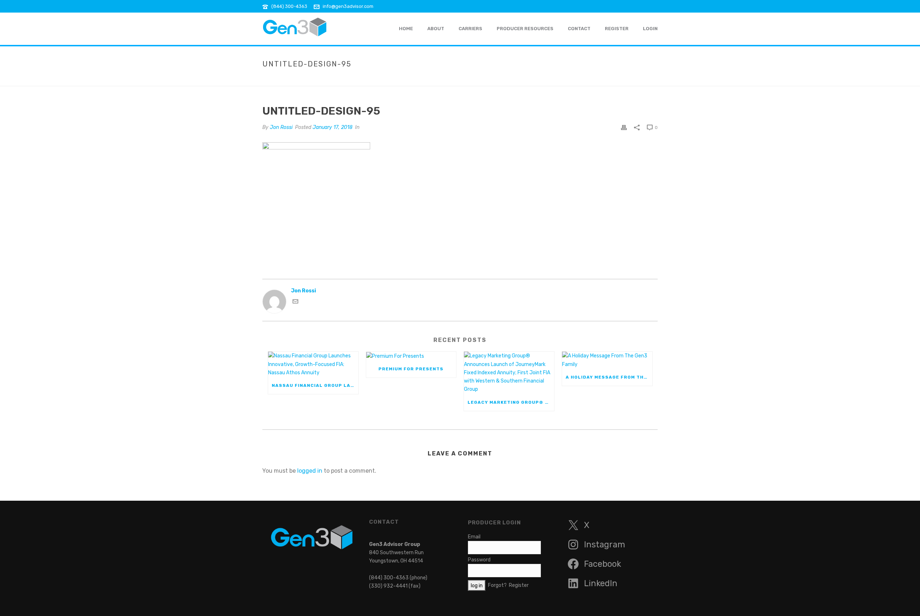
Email (474, 537)
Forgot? (497, 585)
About (435, 28)
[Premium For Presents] (411, 356)
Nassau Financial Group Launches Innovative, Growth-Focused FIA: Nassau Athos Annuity (315, 385)
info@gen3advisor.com (348, 6)
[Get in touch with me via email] (295, 303)
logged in (309, 470)
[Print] (624, 127)
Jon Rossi (281, 127)
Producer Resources (525, 28)
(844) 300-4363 (289, 6)
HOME (406, 28)
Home (543, 79)
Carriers (470, 28)
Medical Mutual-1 (577, 79)
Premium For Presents (410, 368)
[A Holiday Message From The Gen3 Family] (607, 360)
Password (479, 560)
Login (650, 28)
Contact (579, 28)
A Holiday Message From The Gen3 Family (609, 377)
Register (617, 28)
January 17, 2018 (333, 127)
